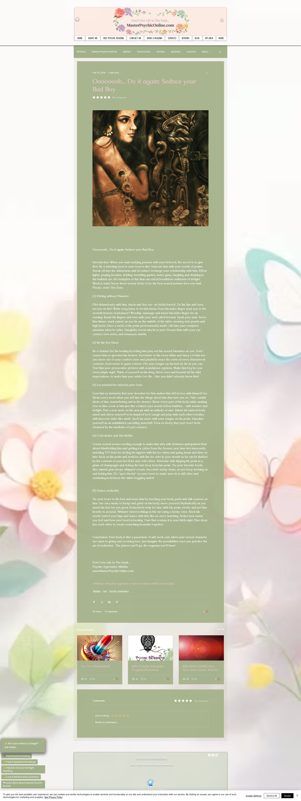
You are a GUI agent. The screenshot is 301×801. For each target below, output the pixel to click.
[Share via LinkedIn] (109, 601)
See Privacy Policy (53, 797)
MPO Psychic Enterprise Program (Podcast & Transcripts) (148, 668)
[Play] (77, 19)
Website (142, 789)
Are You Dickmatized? (95, 666)
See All (220, 629)
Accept (287, 795)
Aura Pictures (157, 789)
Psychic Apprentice (119, 591)
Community (143, 51)
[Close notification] (42, 741)
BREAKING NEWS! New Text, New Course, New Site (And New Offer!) (201, 668)
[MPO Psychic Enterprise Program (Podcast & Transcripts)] (150, 648)
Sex (105, 591)
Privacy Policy (159, 758)
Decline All (272, 795)
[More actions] (207, 73)
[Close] (297, 795)
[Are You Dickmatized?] (99, 648)
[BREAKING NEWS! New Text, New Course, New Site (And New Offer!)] (201, 648)
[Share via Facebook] (93, 601)
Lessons (191, 51)
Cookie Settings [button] (253, 795)
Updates (176, 51)
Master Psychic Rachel (104, 51)
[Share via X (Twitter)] (101, 601)
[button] (222, 19)
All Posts (81, 51)
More (205, 51)
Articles (161, 51)
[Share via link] (117, 601)
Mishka (127, 51)
